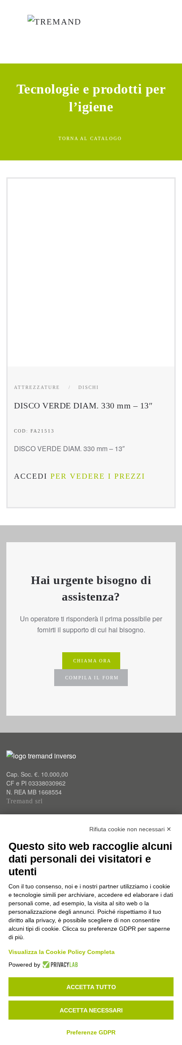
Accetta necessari (91, 1010)
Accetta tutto (91, 987)
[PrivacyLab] (59, 964)
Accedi (30, 476)
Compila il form (92, 677)
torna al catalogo (90, 138)
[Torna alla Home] (59, 31)
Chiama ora (92, 660)
